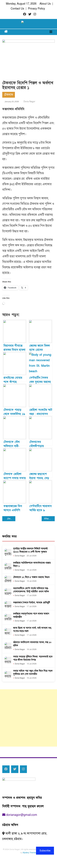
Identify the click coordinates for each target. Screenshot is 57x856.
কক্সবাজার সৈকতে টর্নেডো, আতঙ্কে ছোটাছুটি (31, 602)
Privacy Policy (36, 8)
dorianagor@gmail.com (21, 815)
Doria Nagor (29, 101)
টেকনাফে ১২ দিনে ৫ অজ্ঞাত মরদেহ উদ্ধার (31, 577)
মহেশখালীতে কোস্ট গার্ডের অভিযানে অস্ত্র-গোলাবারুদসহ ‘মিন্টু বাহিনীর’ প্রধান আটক (31, 590)
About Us (45, 4)
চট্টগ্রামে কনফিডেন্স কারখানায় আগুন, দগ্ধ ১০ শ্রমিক (32, 644)
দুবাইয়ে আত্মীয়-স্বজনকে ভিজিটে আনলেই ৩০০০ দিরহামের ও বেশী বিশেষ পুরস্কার (30, 550)
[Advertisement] (28, 718)
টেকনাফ (8, 95)
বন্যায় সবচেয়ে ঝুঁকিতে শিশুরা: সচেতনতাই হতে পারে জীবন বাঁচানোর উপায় (32, 658)
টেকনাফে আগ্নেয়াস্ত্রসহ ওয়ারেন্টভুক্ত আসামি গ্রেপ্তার (11, 518)
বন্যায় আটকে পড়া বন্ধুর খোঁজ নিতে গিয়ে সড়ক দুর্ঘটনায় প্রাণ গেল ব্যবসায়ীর (32, 672)
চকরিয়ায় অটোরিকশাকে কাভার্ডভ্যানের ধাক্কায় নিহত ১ (32, 564)
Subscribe (45, 850)
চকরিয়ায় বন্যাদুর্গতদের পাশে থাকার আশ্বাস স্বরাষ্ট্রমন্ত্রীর (31, 615)
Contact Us (17, 8)
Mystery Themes (29, 852)
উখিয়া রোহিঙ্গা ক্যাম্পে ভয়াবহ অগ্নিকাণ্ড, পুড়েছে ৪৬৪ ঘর (49, 518)
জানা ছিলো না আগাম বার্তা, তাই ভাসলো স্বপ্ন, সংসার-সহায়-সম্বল (32, 629)
